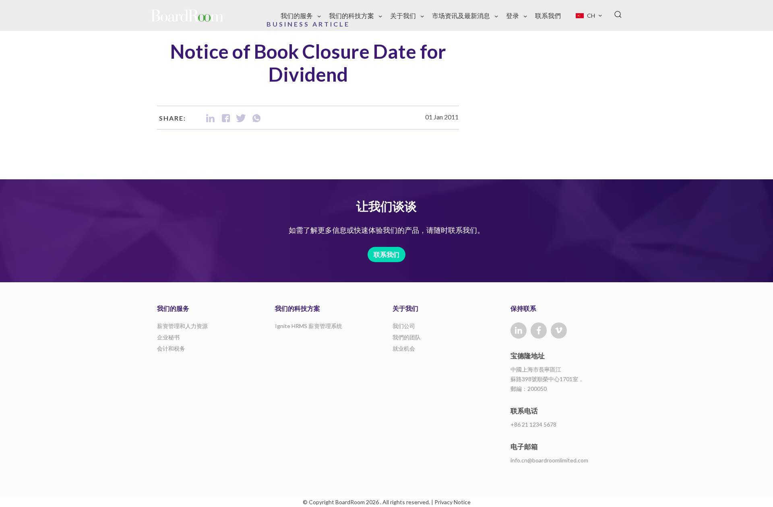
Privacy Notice (452, 502)
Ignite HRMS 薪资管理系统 (308, 325)
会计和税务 (171, 348)
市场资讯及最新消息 (461, 15)
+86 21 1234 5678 (533, 424)
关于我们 (403, 15)
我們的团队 (407, 337)
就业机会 (404, 348)
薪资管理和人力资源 (182, 325)
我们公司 (404, 325)
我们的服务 (297, 15)
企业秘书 (168, 337)
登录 (512, 15)
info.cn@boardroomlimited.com (549, 460)
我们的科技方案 (351, 15)
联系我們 (548, 15)
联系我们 (386, 254)
